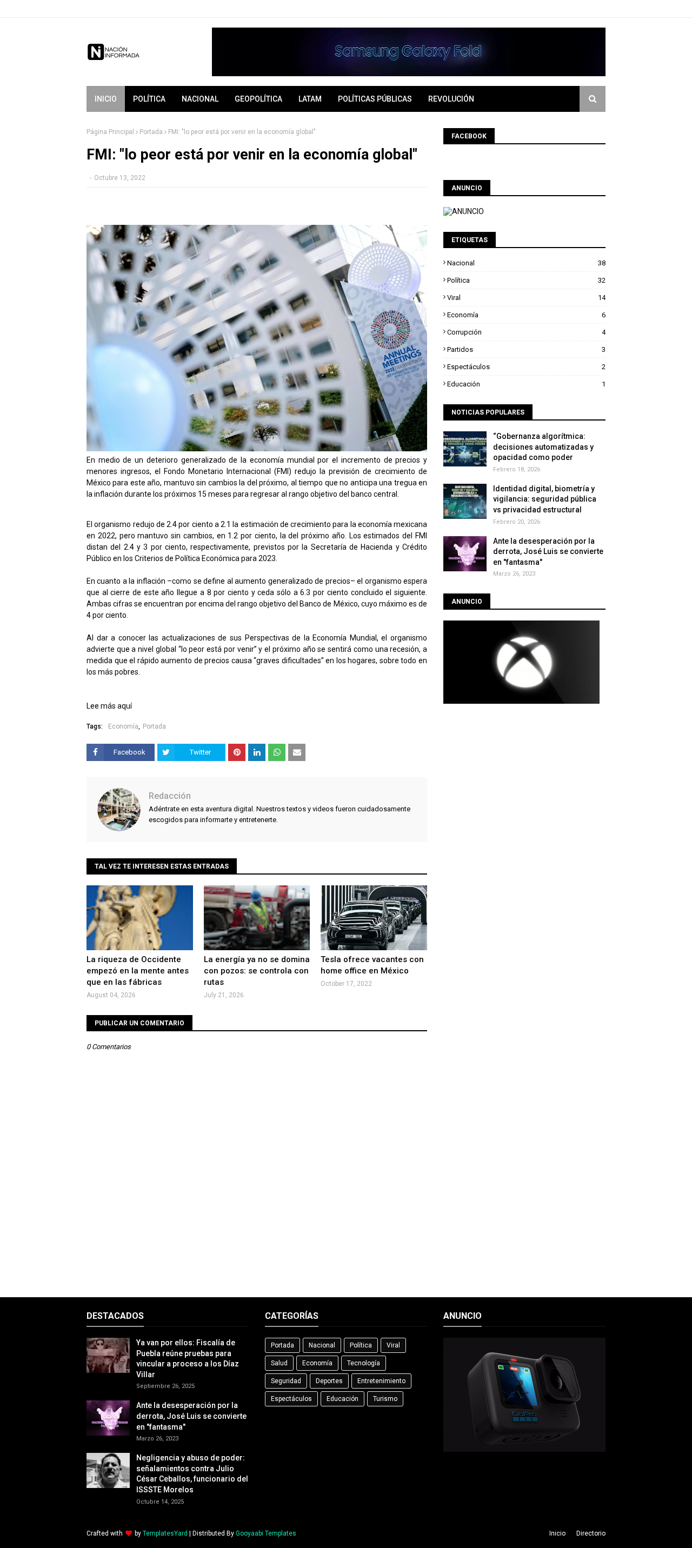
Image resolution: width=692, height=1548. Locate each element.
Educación (526, 384)
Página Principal (110, 132)
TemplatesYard (165, 1533)
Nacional (526, 263)
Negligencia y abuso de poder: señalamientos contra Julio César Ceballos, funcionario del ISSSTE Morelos (192, 1473)
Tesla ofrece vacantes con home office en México (372, 965)
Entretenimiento (381, 1381)
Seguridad (286, 1381)
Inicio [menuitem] (106, 99)
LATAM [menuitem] (310, 99)
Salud (279, 1363)
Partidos (526, 349)
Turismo (385, 1399)
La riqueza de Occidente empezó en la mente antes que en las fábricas (137, 971)
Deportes (329, 1381)
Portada (151, 132)
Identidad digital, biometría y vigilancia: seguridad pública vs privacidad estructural (544, 499)
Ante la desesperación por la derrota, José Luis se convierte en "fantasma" (548, 551)
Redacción (170, 796)
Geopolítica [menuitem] (258, 99)
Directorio (591, 1533)
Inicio (557, 1533)
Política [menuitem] (149, 99)
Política (526, 280)
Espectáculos (526, 367)
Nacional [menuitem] (200, 99)
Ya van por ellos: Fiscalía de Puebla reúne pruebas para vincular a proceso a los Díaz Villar (187, 1358)
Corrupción (526, 332)
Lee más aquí (109, 706)
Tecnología (363, 1363)
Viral (526, 297)
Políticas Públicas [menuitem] (375, 99)
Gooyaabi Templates (266, 1533)
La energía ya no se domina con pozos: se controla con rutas (257, 971)
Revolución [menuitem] (451, 99)
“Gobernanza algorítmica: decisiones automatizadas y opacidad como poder (543, 447)
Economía (123, 726)
